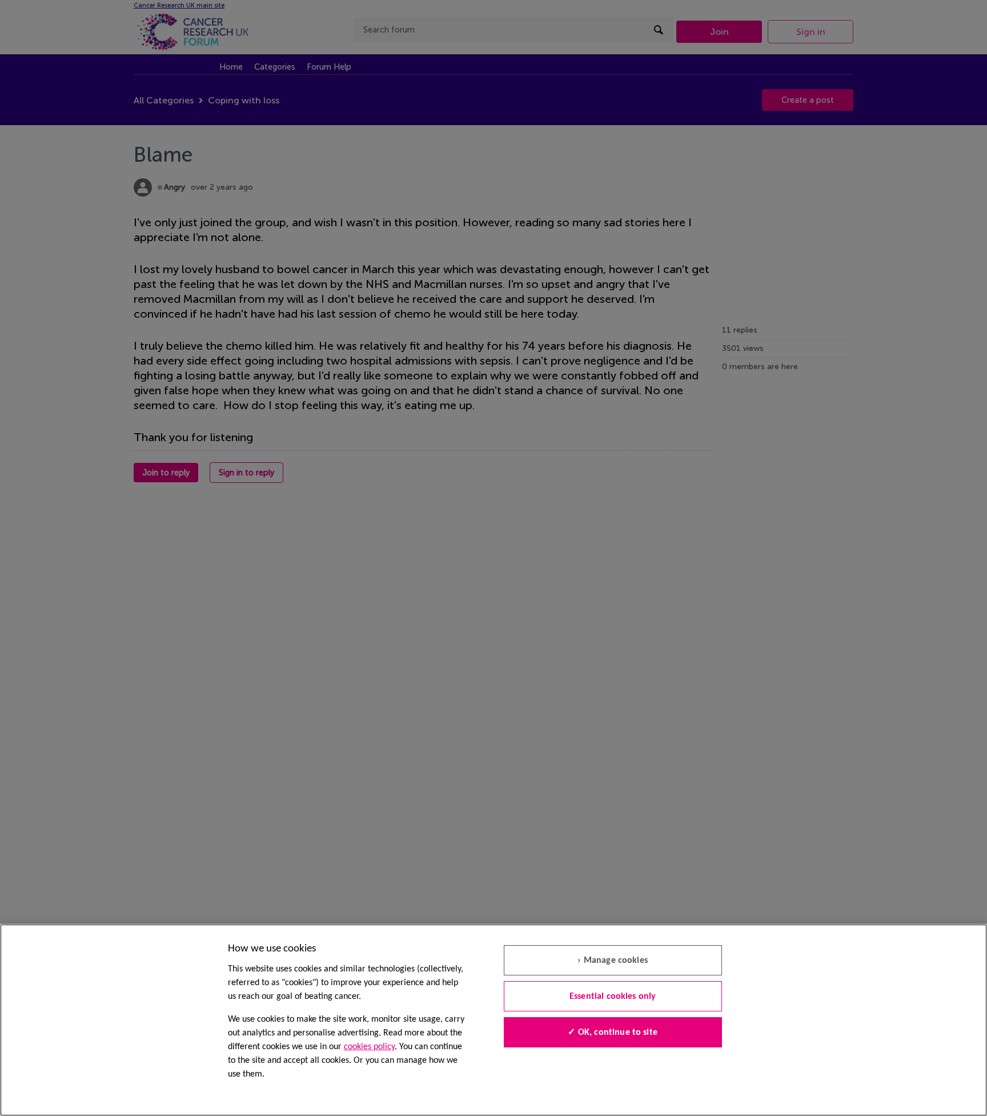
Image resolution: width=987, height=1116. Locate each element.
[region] (493, 1020)
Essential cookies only (612, 996)
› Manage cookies (612, 960)
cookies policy (369, 1046)
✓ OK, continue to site (612, 1032)
